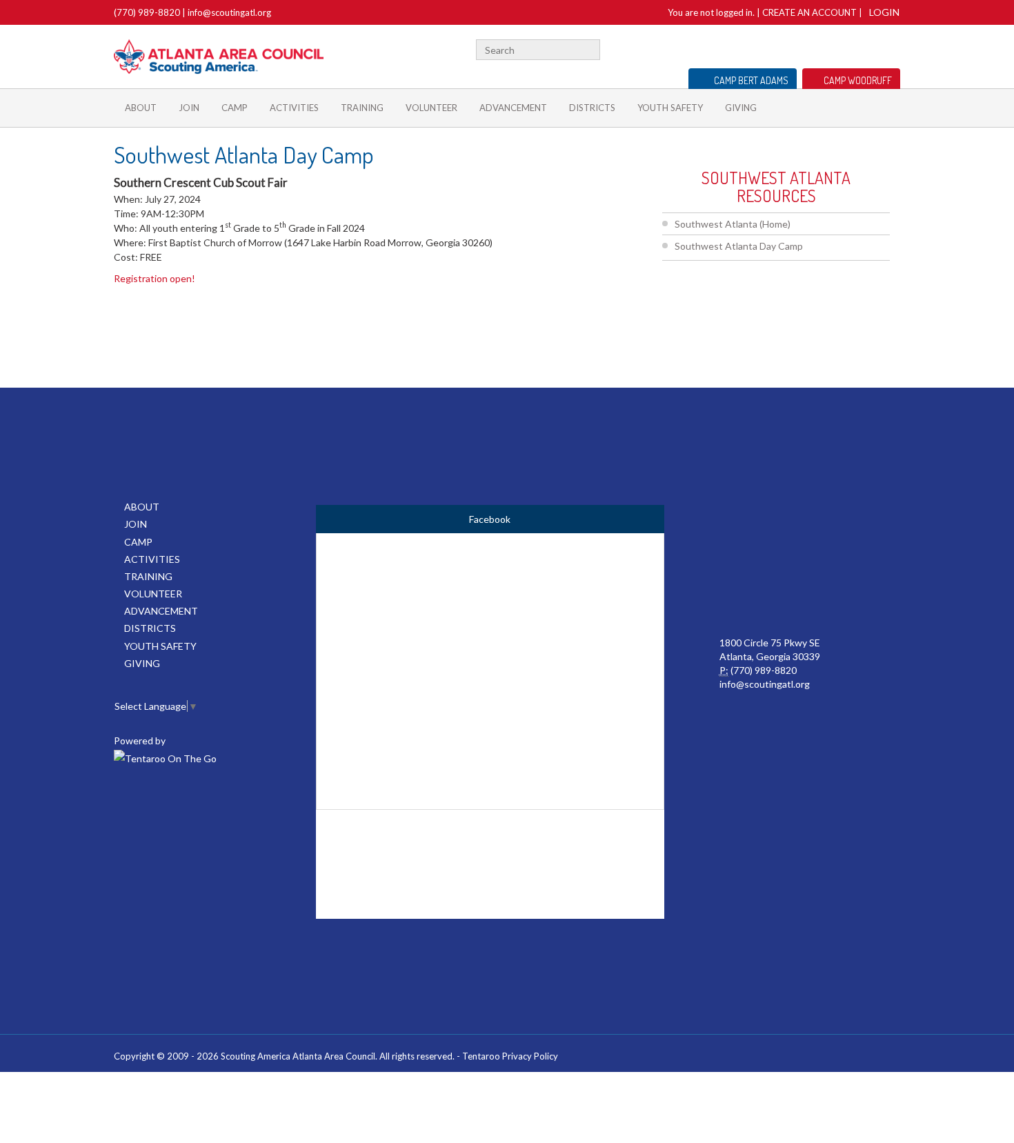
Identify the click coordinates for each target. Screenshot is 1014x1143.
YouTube (870, 48)
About (141, 107)
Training (362, 107)
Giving (741, 107)
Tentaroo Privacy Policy (510, 1056)
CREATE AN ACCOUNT (809, 12)
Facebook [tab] (489, 519)
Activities (294, 107)
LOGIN (884, 12)
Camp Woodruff (858, 80)
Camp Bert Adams (751, 80)
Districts (592, 107)
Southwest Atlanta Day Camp (739, 246)
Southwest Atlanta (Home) (733, 224)
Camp (234, 107)
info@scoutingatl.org (229, 12)
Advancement (513, 107)
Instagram (892, 48)
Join (189, 107)
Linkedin (850, 48)
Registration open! (154, 278)
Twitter (830, 48)
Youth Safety (670, 107)
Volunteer (431, 107)
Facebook (813, 48)
